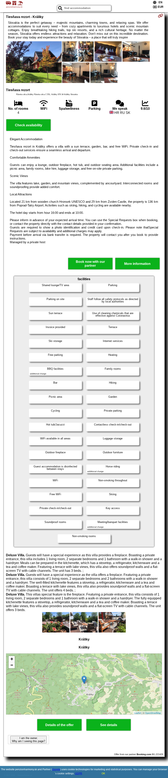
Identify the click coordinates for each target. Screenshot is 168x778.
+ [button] (11, 659)
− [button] (11, 665)
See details (108, 725)
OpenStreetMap (153, 712)
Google (56, 769)
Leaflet (137, 712)
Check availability (28, 125)
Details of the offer (59, 725)
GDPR (78, 773)
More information (137, 263)
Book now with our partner (90, 263)
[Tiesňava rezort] (34, 62)
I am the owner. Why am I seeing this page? (28, 740)
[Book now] (160, 15)
